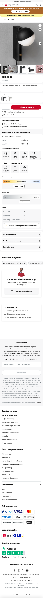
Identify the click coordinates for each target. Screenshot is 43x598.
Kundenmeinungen (11, 543)
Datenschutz (7, 492)
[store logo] (13, 4)
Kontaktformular (35, 395)
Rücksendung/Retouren (11, 426)
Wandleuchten (9, 19)
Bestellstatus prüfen (10, 422)
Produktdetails (9, 235)
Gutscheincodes (8, 471)
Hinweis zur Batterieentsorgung (22, 577)
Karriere (5, 464)
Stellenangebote (15, 464)
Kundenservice (9, 411)
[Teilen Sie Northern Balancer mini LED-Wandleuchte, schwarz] (40, 29)
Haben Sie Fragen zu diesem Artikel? (23, 226)
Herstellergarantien (9, 439)
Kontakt (5, 436)
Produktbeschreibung (12, 241)
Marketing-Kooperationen (12, 461)
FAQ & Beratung (8, 419)
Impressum (6, 496)
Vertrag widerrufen (10, 415)
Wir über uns (6, 454)
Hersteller (38, 402)
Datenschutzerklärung (33, 397)
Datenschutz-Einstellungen (11, 574)
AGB (3, 489)
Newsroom (6, 475)
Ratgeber (15, 478)
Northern (25, 140)
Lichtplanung (7, 468)
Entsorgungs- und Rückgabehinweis (22, 580)
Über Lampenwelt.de (12, 449)
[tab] (21, 427)
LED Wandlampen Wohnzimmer (14, 263)
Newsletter (6, 457)
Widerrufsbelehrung (9, 499)
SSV (20, 11)
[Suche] (37, 4)
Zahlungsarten (7, 429)
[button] (4, 69)
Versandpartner (10, 530)
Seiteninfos (7, 484)
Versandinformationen (10, 432)
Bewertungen (8, 247)
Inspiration (6, 478)
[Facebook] (16, 570)
